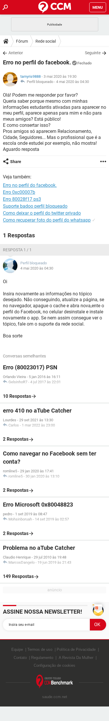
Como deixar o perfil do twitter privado (42, 213)
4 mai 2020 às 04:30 (72, 81)
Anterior (15, 52)
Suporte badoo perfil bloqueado (35, 206)
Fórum (22, 41)
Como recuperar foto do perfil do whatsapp (47, 220)
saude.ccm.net (54, 697)
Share (15, 161)
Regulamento (42, 657)
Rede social (45, 41)
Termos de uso (39, 649)
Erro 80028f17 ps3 (22, 199)
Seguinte (93, 52)
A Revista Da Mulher (76, 657)
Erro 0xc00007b (19, 192)
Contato (20, 657)
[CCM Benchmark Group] (54, 682)
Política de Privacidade (76, 649)
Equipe (17, 649)
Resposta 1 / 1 (17, 249)
